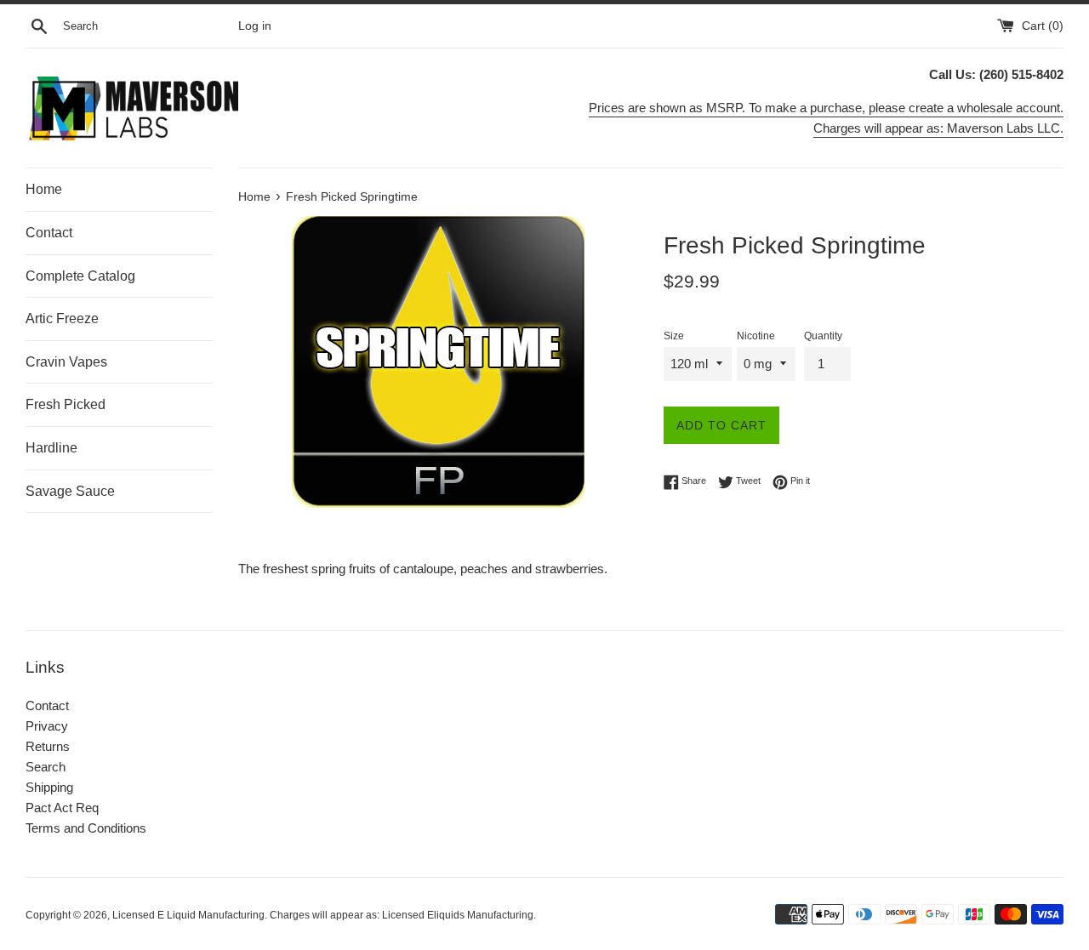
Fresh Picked (65, 404)
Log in (254, 26)
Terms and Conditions (86, 828)
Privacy (47, 726)
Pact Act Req (62, 807)
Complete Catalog (80, 276)
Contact (49, 232)
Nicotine (756, 336)
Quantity (823, 336)
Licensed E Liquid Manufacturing (188, 915)
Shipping (49, 787)
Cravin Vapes (66, 362)
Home (44, 189)
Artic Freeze (62, 318)
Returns (48, 746)
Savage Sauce (70, 491)
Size (674, 336)
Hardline (51, 448)
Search (46, 766)
